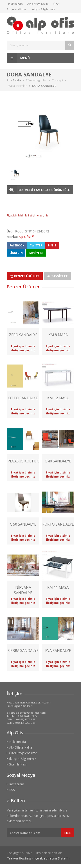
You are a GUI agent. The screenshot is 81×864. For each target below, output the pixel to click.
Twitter (36, 245)
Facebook (16, 245)
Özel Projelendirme (23, 753)
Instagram (16, 784)
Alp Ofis (24, 236)
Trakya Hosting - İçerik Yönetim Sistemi (38, 858)
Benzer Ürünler (27, 276)
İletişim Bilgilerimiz (43, 9)
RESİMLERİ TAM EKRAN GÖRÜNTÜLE (44, 190)
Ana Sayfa (14, 80)
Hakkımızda (15, 4)
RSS (12, 790)
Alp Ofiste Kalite (38, 4)
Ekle (67, 833)
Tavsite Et (59, 276)
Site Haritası (18, 764)
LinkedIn (16, 253)
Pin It (52, 245)
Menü (24, 58)
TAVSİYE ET (36, 253)
